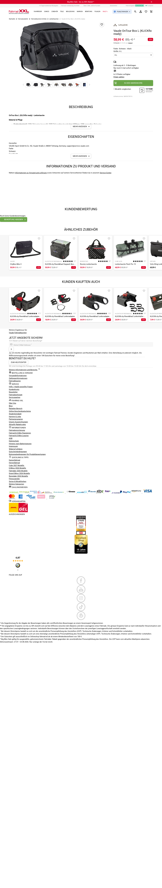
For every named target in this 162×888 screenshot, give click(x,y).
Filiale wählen (118, 77)
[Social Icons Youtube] (81, 589)
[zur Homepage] (19, 11)
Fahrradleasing (15, 381)
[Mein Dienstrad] (58, 493)
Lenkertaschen (54, 19)
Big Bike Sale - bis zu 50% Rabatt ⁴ (80, 2)
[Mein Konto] (140, 11)
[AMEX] (20, 498)
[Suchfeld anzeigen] (135, 11)
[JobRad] (14, 493)
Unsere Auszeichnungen (18, 422)
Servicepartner (14, 397)
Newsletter (13, 392)
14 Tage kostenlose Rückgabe (48, 6)
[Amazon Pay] (136, 493)
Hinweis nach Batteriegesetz (20, 444)
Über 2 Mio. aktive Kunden (91, 6)
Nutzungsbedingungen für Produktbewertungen (27, 454)
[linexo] (108, 493)
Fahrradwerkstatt (15, 395)
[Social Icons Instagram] (81, 598)
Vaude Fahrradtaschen (18, 333)
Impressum (13, 446)
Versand (130, 43)
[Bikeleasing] (24, 493)
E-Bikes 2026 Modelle (17, 468)
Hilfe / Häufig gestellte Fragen (21, 387)
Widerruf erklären (15, 449)
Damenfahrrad (14, 460)
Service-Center (105, 173)
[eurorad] (116, 493)
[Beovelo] (100, 493)
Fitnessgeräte (14, 479)
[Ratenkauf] (31, 498)
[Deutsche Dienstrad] (46, 493)
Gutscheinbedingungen (18, 452)
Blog (10, 406)
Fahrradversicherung (17, 430)
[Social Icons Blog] (81, 615)
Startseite (12, 19)
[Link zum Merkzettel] (146, 11)
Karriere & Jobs (15, 417)
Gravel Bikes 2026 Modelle (19, 473)
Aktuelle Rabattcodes (17, 424)
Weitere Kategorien (16, 484)
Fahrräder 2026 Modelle (18, 471)
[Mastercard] (12, 498)
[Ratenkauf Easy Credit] (41, 498)
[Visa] (147, 493)
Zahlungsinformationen (18, 378)
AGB (10, 438)
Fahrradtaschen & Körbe (38, 19)
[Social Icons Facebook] (81, 580)
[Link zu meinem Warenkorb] (151, 11)
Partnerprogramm (16, 419)
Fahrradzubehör (23, 19)
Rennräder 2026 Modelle (18, 476)
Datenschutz (14, 441)
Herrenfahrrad (14, 463)
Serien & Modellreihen (17, 481)
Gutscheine (113, 6)
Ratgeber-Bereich (15, 408)
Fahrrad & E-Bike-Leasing (18, 436)
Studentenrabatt (15, 414)
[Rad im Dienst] (92, 493)
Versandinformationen (18, 376)
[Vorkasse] (52, 498)
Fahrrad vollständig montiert (70, 6)
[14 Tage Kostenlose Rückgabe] (146, 91)
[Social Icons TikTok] (81, 607)
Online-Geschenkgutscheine (20, 411)
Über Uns (12, 403)
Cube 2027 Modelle (17, 465)
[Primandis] (82, 493)
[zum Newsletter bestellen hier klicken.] (11, 349)
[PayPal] (125, 493)
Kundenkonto (14, 389)
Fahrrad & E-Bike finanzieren (20, 433)
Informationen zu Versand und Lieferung (31, 173)
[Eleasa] (71, 493)
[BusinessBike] (35, 493)
